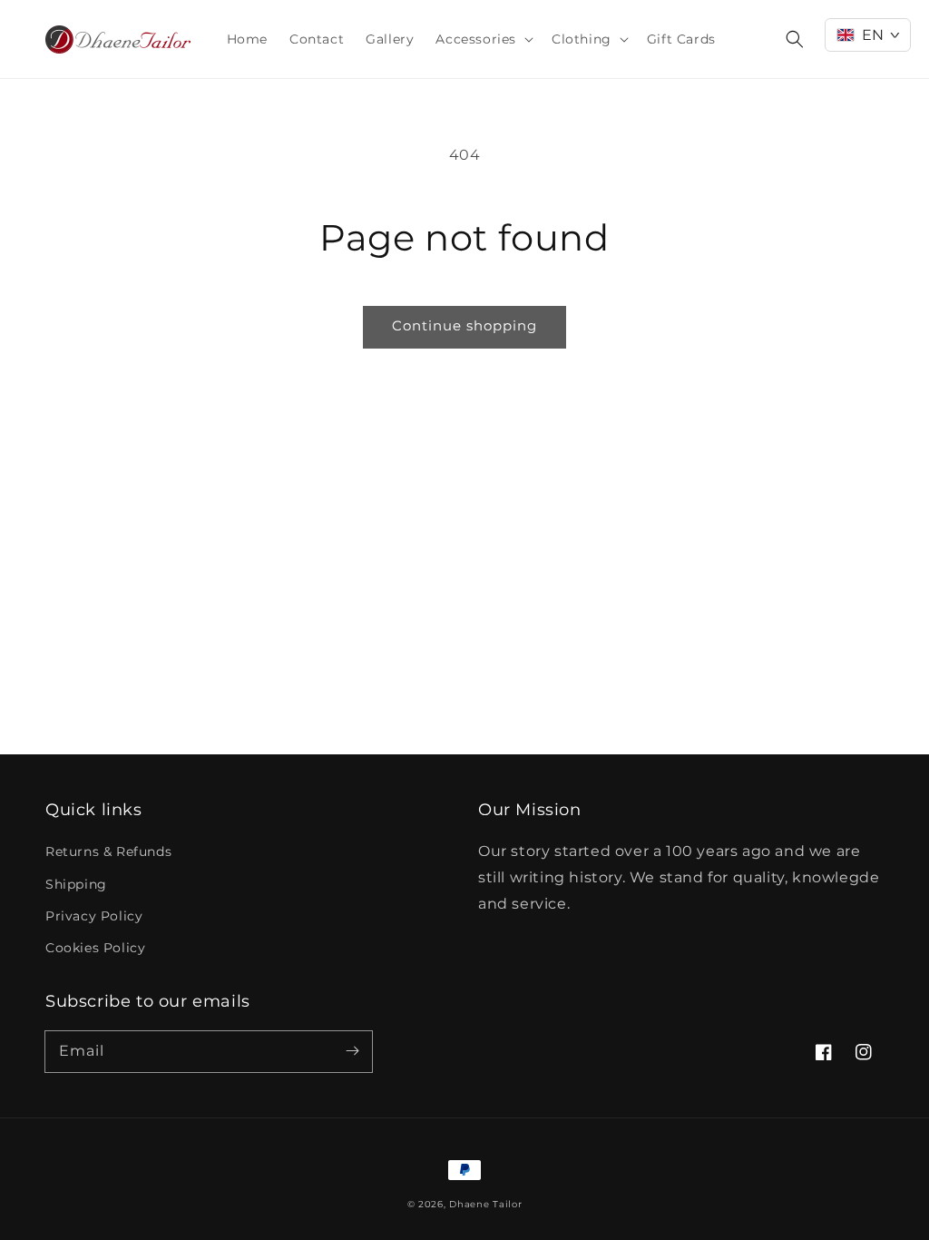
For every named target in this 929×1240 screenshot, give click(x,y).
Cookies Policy (95, 948)
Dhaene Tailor (485, 1204)
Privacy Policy (93, 916)
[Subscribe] (352, 1051)
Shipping (76, 884)
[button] (483, 39)
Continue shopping (464, 325)
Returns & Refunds (108, 851)
